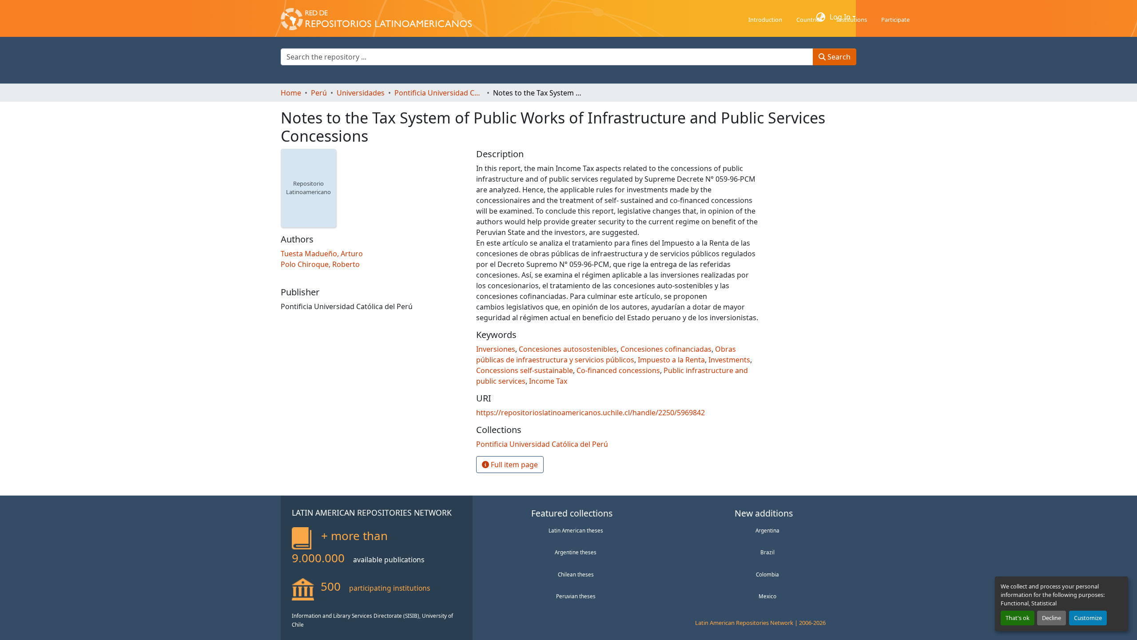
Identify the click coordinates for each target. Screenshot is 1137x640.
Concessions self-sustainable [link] (524, 370)
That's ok (1018, 618)
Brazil (767, 552)
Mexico (767, 596)
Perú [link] (319, 93)
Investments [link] (729, 360)
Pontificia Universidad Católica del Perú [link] (438, 93)
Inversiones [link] (495, 349)
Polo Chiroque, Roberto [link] (320, 264)
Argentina (767, 530)
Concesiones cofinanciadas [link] (666, 349)
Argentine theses (575, 552)
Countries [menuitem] (809, 20)
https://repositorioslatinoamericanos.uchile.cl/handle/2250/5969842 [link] (590, 412)
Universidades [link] (361, 93)
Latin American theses (576, 530)
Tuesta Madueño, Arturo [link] (322, 253)
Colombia (767, 574)
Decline (1051, 618)
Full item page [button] (513, 464)
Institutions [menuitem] (851, 20)
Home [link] (291, 93)
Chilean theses (576, 574)
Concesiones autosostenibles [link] (568, 349)
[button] (376, 17)
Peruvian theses (576, 596)
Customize (1088, 618)
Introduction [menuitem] (765, 20)
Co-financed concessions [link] (618, 370)
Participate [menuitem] (895, 20)
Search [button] (838, 57)
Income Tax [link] (548, 381)
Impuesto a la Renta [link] (671, 360)
